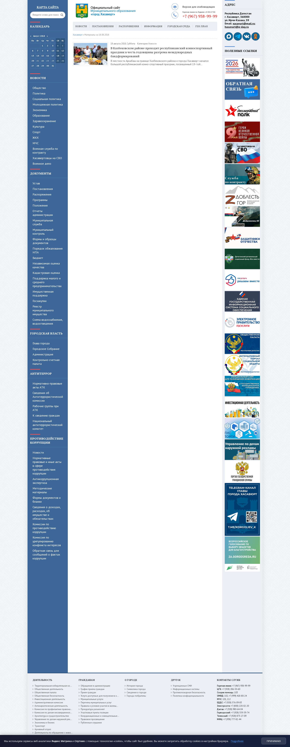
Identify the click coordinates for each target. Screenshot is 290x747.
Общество (39, 88)
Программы (40, 200)
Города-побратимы (136, 695)
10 (53, 50)
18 (58, 55)
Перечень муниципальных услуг (96, 702)
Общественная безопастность (49, 695)
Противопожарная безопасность (189, 692)
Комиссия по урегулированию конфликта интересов (47, 541)
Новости (38, 78)
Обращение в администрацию (95, 685)
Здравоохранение (44, 121)
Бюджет (38, 258)
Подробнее (237, 741)
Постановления (43, 189)
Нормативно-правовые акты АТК (47, 385)
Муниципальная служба (43, 222)
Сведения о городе (136, 692)
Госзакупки (39, 301)
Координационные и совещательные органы (103, 716)
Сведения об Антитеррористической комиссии (48, 396)
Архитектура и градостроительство (52, 716)
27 (33, 65)
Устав (36, 183)
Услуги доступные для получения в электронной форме (108, 695)
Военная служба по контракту (45, 150)
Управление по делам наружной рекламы (55, 719)
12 (63, 50)
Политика (39, 93)
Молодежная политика (48, 104)
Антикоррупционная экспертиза (46, 481)
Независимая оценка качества (46, 265)
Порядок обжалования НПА (48, 250)
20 (33, 60)
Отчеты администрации (43, 213)
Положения (40, 205)
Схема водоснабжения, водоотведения (48, 321)
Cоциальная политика (47, 99)
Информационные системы (186, 689)
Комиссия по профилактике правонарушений (57, 709)
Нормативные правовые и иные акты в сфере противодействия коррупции (47, 465)
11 (58, 50)
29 (42, 65)
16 (47, 55)
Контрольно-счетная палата (46, 362)
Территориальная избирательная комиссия (56, 685)
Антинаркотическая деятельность (51, 705)
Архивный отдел (43, 729)
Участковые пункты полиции (94, 712)
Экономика (40, 110)
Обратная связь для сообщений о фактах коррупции (46, 554)
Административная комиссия (49, 702)
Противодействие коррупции (46, 440)
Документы (40, 173)
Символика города (136, 689)
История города (135, 685)
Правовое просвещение (93, 719)
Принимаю (274, 741)
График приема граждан (92, 689)
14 (38, 55)
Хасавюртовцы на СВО (47, 158)
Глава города (41, 343)
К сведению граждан (46, 415)
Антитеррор (41, 373)
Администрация (43, 354)
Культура (38, 126)
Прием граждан (88, 692)
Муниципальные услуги (92, 699)
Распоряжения (42, 194)
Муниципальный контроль (43, 231)
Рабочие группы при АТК (46, 408)
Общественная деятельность (49, 689)
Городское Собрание (46, 349)
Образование (41, 115)
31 (53, 65)
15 (42, 55)
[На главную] (115, 11)
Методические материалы (42, 490)
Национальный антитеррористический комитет (47, 425)
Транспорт (40, 726)
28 (38, 65)
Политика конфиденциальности (188, 695)
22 (42, 60)
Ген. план (201, 26)
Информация (153, 26)
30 (47, 65)
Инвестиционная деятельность (50, 699)
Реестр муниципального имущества (43, 310)
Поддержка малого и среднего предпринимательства (47, 282)
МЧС (36, 143)
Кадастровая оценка (46, 273)
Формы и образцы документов (44, 241)
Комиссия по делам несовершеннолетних (55, 712)
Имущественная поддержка (43, 293)
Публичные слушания (91, 722)
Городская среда (178, 26)
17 (53, 55)
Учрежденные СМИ (182, 685)
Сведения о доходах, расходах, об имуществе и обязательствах (46, 513)
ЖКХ (36, 138)
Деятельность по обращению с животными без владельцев (64, 732)
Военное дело (42, 163)
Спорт (36, 132)
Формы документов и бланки (47, 499)
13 (33, 55)
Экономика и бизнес (45, 722)
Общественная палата (45, 692)
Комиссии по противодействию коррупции (44, 528)
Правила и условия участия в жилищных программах (107, 705)
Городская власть (46, 333)
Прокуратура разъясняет (93, 709)
